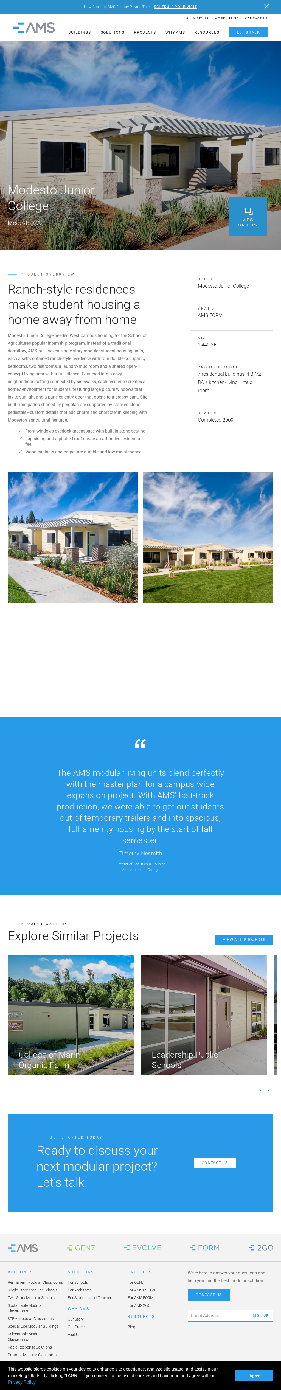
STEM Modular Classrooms (31, 1318)
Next (269, 1088)
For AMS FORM (140, 1298)
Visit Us (201, 18)
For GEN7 (136, 1282)
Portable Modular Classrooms (33, 1355)
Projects (145, 32)
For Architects (80, 1290)
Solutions (113, 32)
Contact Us (256, 18)
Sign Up (261, 1316)
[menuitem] (201, 18)
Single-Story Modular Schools (32, 1290)
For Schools (78, 1282)
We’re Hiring (227, 18)
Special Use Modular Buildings (33, 1326)
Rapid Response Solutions (30, 1347)
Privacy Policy (22, 1382)
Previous (260, 1088)
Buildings (79, 32)
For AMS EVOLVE (142, 1290)
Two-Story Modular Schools (31, 1298)
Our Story (76, 1319)
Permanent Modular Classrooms (35, 1282)
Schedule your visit (175, 7)
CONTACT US (209, 1295)
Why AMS (175, 32)
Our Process (78, 1327)
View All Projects (244, 939)
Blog (131, 1327)
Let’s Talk (248, 32)
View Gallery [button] (248, 222)
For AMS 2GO (139, 1305)
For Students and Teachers (90, 1298)
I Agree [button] (254, 1376)
